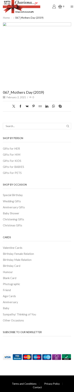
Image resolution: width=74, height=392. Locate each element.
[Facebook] (20, 106)
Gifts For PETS (12, 172)
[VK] (27, 106)
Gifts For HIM (11, 154)
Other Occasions (13, 320)
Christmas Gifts (12, 225)
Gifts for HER (11, 148)
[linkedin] (46, 106)
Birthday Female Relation (18, 253)
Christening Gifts (13, 219)
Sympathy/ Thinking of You (19, 314)
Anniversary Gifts (14, 207)
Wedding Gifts (12, 201)
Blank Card (9, 278)
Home (6, 17)
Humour (8, 272)
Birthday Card (11, 265)
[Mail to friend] (40, 106)
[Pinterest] (33, 106)
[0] (58, 6)
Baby (6, 308)
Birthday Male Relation (17, 259)
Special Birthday (13, 195)
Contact (37, 387)
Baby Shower (11, 213)
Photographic (11, 284)
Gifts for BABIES (13, 166)
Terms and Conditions (24, 384)
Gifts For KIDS (12, 160)
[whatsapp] (53, 106)
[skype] (59, 106)
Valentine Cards (12, 247)
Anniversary (10, 302)
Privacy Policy (52, 384)
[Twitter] (14, 106)
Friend (7, 290)
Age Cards (9, 296)
